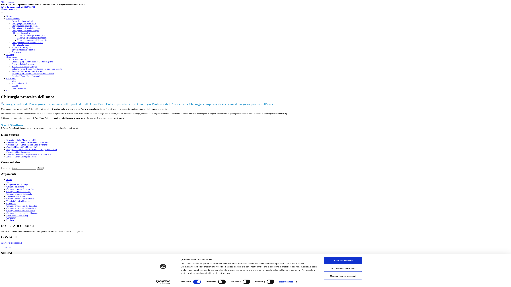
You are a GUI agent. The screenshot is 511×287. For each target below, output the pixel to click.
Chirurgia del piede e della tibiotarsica (27, 42)
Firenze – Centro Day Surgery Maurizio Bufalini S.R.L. (29, 154)
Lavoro (15, 86)
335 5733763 (29, 7)
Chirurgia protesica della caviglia (25, 30)
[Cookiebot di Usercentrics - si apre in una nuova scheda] (163, 282)
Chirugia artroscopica (21, 33)
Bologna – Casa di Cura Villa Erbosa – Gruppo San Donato (37, 69)
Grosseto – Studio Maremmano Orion (22, 140)
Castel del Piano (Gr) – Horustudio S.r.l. (23, 147)
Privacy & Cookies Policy (17, 215)
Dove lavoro (11, 57)
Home (9, 16)
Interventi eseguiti (19, 83)
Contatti (9, 90)
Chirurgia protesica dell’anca (24, 23)
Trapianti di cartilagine (21, 47)
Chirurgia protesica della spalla (25, 26)
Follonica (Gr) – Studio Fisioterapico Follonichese (33, 74)
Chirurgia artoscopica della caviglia (32, 40)
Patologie (10, 54)
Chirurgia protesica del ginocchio (26, 28)
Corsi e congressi (19, 88)
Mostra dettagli (286, 282)
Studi (14, 81)
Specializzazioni (13, 19)
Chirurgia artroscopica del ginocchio (32, 38)
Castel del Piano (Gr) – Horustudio (26, 76)
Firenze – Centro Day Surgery (24, 66)
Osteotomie (16, 52)
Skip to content (7, 2)
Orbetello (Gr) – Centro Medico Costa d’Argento (32, 62)
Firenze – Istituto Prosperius (23, 64)
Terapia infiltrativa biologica (23, 50)
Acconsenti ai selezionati (343, 268)
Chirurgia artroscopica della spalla (31, 35)
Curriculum (11, 78)
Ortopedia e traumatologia (23, 21)
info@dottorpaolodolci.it (12, 7)
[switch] (222, 282)
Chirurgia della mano (20, 45)
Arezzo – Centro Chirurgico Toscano (27, 71)
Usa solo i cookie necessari (343, 276)
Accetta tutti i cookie (343, 260)
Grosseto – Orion (19, 59)
